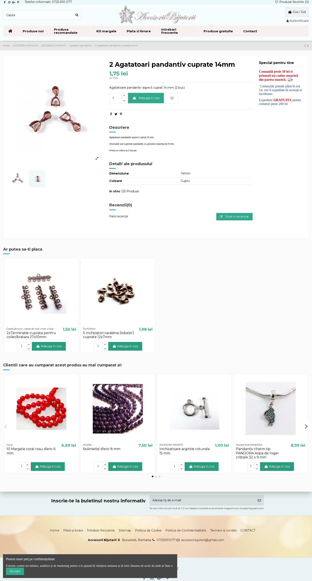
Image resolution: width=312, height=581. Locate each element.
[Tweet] (116, 114)
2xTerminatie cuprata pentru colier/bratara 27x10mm (31, 335)
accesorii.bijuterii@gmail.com (202, 540)
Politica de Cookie (148, 530)
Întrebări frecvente (101, 530)
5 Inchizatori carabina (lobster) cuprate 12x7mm (108, 335)
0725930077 (166, 540)
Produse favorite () (293, 2)
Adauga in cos (149, 98)
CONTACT (247, 530)
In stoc (114, 191)
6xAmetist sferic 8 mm (101, 449)
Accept (15, 571)
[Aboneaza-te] (259, 500)
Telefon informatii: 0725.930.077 (48, 2)
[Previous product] (305, 45)
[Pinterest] (121, 114)
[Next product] (308, 45)
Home (54, 530)
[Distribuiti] (111, 114)
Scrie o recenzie (236, 216)
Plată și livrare (73, 530)
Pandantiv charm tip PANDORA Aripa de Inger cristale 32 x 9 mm (257, 453)
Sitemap (125, 530)
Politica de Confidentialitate (185, 530)
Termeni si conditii (223, 530)
